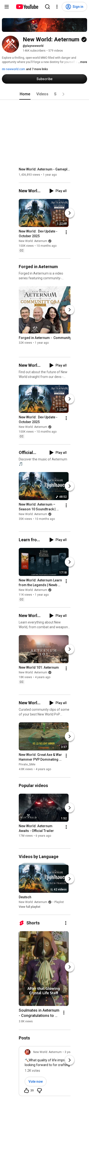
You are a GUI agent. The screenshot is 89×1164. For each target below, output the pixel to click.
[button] (63, 94)
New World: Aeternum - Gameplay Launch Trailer (45, 169)
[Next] (69, 213)
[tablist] (44, 94)
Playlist (59, 902)
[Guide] (6, 7)
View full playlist (29, 906)
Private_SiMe (27, 764)
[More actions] (66, 232)
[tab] (25, 94)
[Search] (47, 7)
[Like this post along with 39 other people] (26, 1090)
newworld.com (15, 69)
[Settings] (57, 7)
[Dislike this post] (39, 1090)
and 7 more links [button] (37, 69)
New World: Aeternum (33, 241)
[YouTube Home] (27, 6)
